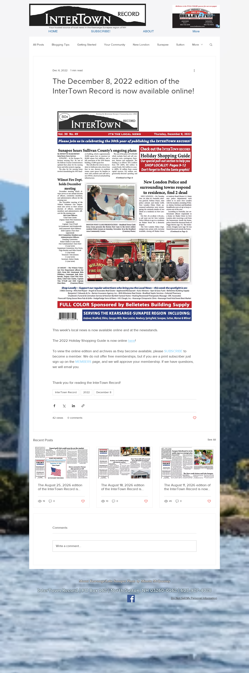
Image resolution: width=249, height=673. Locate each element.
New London (141, 44)
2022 (86, 392)
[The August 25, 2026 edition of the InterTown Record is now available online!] (61, 462)
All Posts (38, 44)
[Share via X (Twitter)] (64, 406)
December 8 (103, 392)
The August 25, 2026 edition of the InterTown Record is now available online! (60, 487)
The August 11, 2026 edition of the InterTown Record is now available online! (187, 487)
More (195, 44)
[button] (211, 44)
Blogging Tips (60, 44)
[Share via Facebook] (54, 406)
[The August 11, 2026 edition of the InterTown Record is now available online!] (188, 462)
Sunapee (162, 44)
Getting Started (86, 44)
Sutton (180, 44)
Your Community (114, 44)
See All (212, 439)
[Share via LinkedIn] (73, 406)
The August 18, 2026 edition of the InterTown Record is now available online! (122, 487)
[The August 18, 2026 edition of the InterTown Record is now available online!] (124, 462)
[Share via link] (83, 406)
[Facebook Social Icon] (131, 598)
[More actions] (194, 70)
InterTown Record (66, 392)
